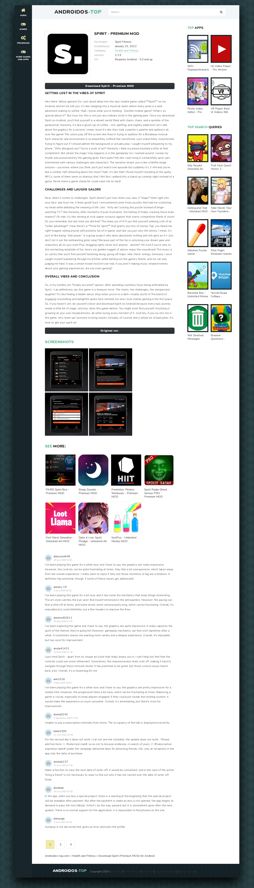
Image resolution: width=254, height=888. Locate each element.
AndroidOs (77, 12)
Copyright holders (165, 871)
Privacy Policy (132, 871)
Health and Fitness (127, 50)
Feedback (147, 871)
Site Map (116, 871)
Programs (23, 43)
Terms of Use (186, 871)
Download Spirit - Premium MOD (109, 86)
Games (23, 29)
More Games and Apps (23, 58)
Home (23, 15)
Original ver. (109, 331)
